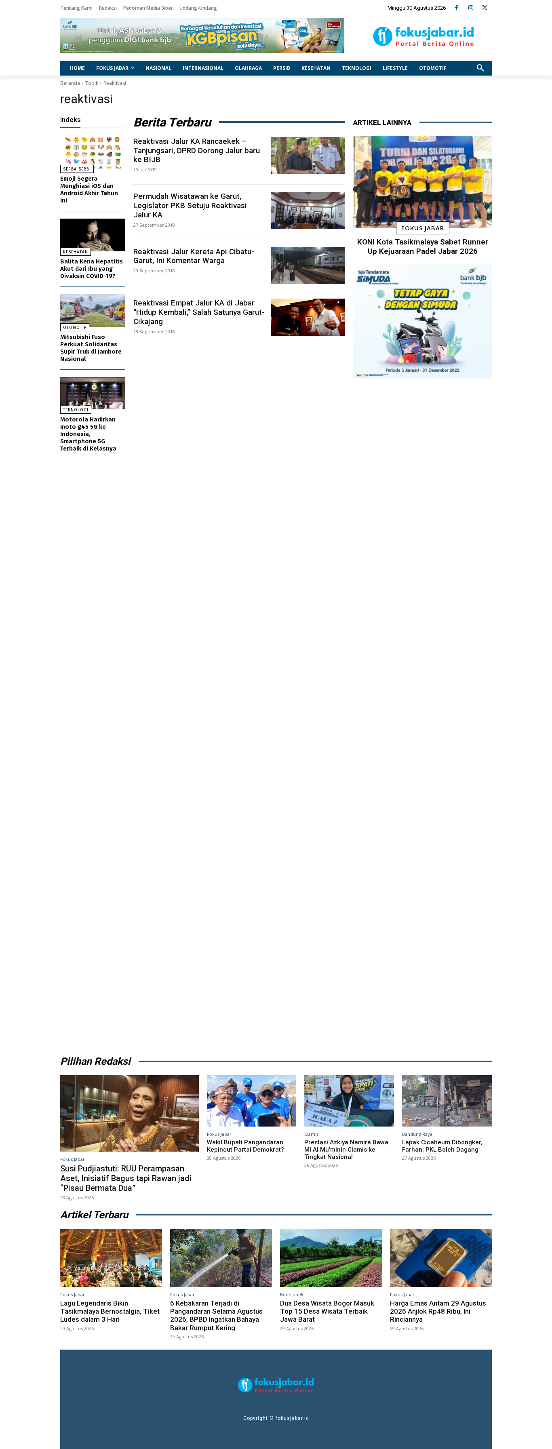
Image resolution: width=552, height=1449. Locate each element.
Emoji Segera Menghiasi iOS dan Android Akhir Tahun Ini (89, 189)
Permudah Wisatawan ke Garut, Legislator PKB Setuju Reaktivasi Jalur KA (190, 205)
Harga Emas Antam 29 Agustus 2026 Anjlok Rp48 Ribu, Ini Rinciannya (438, 1311)
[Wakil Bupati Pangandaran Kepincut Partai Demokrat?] (252, 1100)
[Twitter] (485, 8)
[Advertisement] (422, 714)
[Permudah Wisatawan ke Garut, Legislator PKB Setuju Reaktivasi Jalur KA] (308, 210)
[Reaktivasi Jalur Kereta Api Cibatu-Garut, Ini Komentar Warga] (308, 265)
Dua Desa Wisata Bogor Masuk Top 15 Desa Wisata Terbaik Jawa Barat (327, 1311)
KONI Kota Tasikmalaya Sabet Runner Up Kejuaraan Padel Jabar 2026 (422, 246)
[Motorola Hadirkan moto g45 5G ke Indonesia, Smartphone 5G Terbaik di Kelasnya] (92, 393)
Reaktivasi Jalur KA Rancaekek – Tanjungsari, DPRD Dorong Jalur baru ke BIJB (196, 150)
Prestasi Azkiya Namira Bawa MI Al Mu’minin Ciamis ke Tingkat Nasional (346, 1149)
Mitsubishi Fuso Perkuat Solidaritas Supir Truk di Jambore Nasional (91, 347)
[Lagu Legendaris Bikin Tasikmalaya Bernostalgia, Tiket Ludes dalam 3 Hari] (111, 1258)
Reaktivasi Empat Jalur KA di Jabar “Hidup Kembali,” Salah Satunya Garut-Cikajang (199, 312)
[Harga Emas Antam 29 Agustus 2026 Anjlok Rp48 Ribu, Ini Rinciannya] (441, 1258)
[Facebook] (456, 8)
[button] (480, 68)
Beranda (70, 83)
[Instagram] (471, 8)
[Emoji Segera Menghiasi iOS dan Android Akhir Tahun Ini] (92, 152)
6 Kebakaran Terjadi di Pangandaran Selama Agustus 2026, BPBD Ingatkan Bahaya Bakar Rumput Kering (216, 1315)
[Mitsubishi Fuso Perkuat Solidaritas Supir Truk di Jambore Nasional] (92, 310)
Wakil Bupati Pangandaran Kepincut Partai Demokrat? (245, 1146)
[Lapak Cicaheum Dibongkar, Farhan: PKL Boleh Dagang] (447, 1100)
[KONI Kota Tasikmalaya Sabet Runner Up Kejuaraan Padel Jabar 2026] (422, 182)
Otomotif (74, 327)
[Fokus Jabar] (424, 36)
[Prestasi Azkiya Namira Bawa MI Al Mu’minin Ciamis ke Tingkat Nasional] (349, 1100)
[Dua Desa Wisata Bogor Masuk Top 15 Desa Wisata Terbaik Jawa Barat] (331, 1258)
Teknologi (75, 410)
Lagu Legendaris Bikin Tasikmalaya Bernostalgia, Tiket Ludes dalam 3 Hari (110, 1311)
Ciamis (311, 1134)
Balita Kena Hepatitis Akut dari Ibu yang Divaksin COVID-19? (91, 269)
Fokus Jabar (422, 228)
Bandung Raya (417, 1134)
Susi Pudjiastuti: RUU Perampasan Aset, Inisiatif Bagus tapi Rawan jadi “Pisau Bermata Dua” (126, 1178)
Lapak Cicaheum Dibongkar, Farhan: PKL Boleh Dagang (442, 1146)
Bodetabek (291, 1294)
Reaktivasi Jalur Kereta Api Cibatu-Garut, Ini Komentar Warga (193, 256)
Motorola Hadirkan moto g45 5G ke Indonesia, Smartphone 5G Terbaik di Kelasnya (88, 434)
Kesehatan (75, 252)
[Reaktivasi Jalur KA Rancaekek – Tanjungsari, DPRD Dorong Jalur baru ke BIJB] (308, 155)
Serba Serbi (77, 169)
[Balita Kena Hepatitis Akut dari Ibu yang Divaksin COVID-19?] (92, 235)
